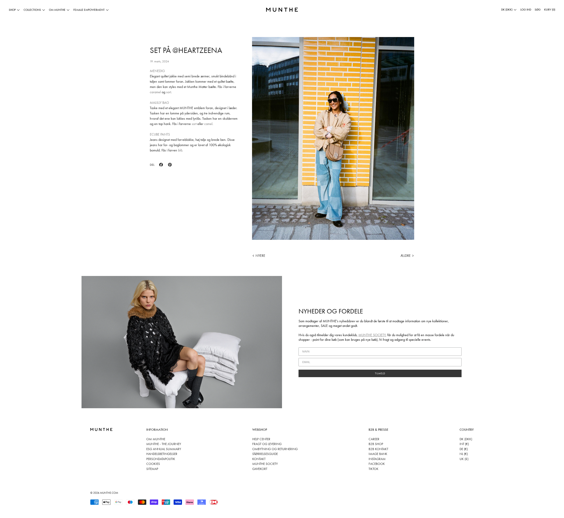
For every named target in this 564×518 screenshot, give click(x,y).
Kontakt (258, 459)
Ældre (406, 255)
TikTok (373, 469)
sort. (169, 92)
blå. (180, 150)
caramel (156, 92)
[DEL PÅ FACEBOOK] (161, 164)
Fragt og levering (267, 444)
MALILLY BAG (159, 102)
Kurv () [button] (549, 9)
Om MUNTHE (155, 439)
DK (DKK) (466, 439)
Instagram (377, 459)
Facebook (377, 464)
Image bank (378, 454)
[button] (538, 9)
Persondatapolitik (160, 459)
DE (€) (464, 449)
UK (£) (464, 459)
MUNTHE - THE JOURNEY (163, 444)
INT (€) (464, 444)
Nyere (260, 255)
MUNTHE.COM (109, 493)
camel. (208, 123)
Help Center (261, 439)
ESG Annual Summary (163, 449)
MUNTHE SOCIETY (372, 335)
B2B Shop (376, 444)
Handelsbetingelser (161, 454)
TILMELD (380, 373)
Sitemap (152, 469)
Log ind (525, 9)
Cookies (153, 464)
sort (194, 123)
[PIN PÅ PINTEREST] (170, 164)
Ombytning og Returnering (275, 449)
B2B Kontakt (378, 449)
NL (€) (464, 454)
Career (374, 439)
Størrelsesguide (265, 454)
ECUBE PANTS (160, 134)
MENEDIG (157, 71)
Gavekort (259, 469)
